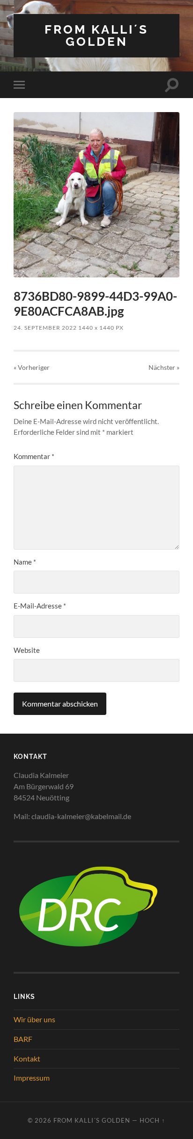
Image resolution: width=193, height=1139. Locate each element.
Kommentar (34, 456)
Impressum (32, 1077)
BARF (23, 1038)
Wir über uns (34, 1019)
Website (27, 650)
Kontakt (27, 1058)
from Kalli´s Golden (96, 35)
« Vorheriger (32, 367)
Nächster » (163, 367)
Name (25, 562)
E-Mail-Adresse (40, 605)
